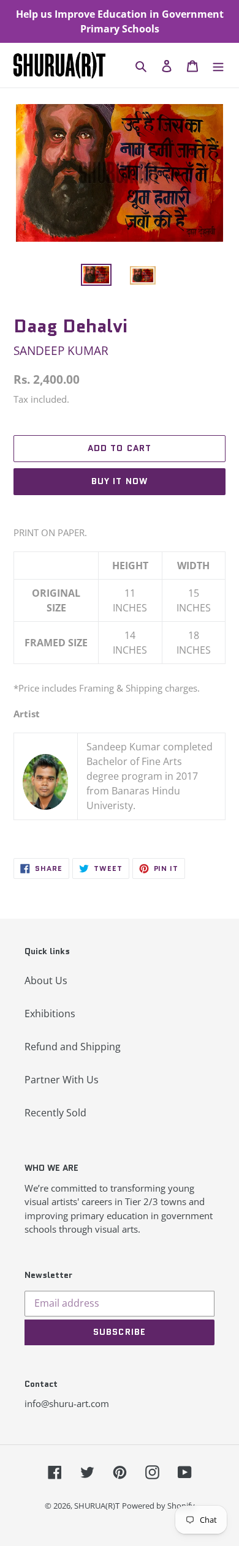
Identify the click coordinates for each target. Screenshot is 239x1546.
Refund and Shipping (73, 1046)
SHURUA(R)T (97, 1505)
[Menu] (218, 65)
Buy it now (119, 481)
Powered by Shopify (158, 1505)
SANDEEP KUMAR (60, 350)
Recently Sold (55, 1112)
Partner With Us (62, 1079)
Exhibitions (50, 1013)
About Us (46, 980)
